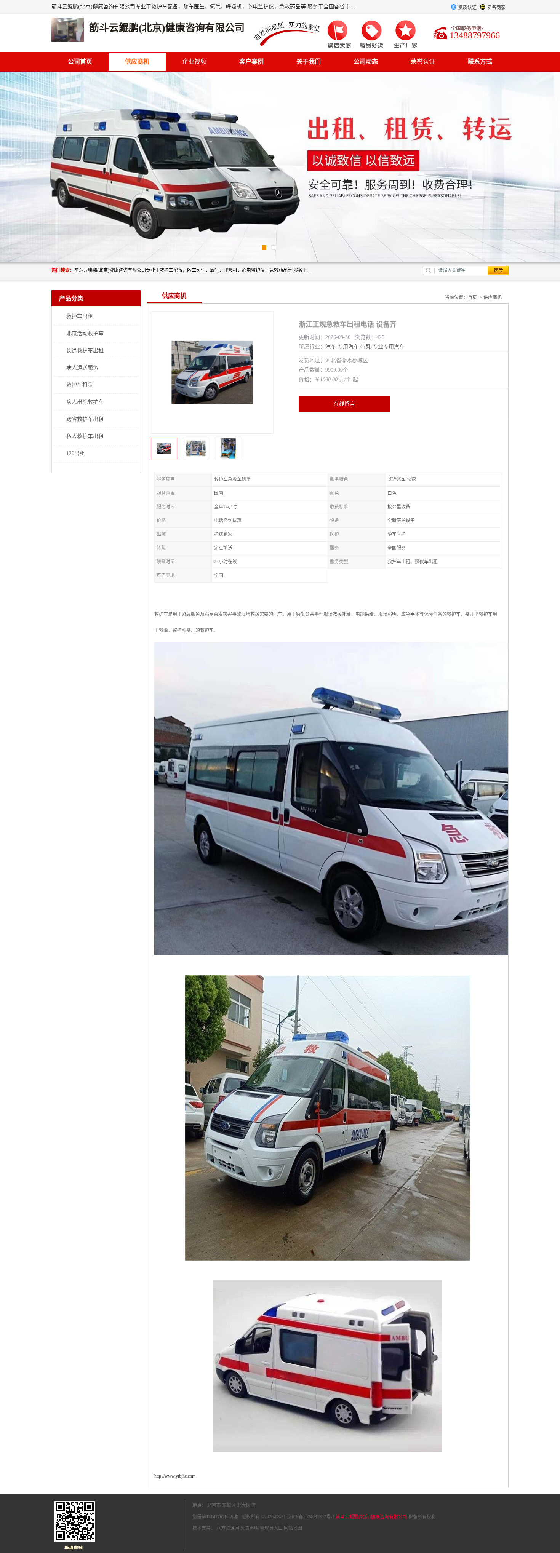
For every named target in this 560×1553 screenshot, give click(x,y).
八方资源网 (227, 1528)
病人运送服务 (82, 368)
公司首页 (80, 61)
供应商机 (137, 61)
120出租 (75, 453)
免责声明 (249, 1528)
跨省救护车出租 (85, 419)
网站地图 (293, 1528)
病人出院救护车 (85, 402)
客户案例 (251, 61)
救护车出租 (79, 316)
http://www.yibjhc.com (174, 1476)
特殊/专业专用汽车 (382, 347)
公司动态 (366, 61)
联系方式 (480, 61)
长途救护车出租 (85, 350)
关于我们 (308, 61)
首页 (472, 297)
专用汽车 (348, 347)
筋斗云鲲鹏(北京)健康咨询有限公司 (371, 1516)
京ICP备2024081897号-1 (310, 1516)
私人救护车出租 (85, 436)
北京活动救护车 (85, 333)
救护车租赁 (79, 385)
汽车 (330, 347)
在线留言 (344, 404)
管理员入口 (271, 1528)
